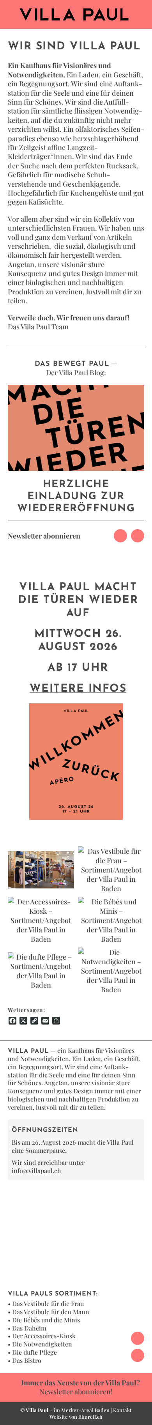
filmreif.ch (90, 1416)
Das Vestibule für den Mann (50, 1312)
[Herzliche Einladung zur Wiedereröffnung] (76, 428)
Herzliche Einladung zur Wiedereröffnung (76, 496)
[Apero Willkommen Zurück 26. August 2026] (76, 707)
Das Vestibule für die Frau (48, 1303)
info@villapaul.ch (36, 1170)
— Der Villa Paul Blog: (76, 367)
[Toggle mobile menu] (142, 12)
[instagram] (137, 535)
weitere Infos (78, 689)
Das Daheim (29, 1328)
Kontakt (122, 1410)
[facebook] (120, 535)
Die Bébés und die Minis (46, 1320)
